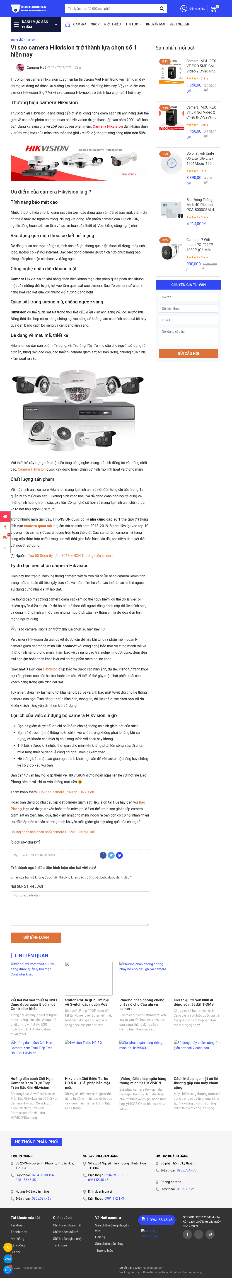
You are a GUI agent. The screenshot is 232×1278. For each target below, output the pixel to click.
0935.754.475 (186, 1170)
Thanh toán (19, 1232)
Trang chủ (17, 39)
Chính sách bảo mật (67, 1225)
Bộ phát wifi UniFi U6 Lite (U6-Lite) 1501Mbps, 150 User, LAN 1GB (200, 158)
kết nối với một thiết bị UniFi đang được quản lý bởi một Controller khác (34, 1004)
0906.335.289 (186, 1189)
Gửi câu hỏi (188, 353)
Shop (95, 24)
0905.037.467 (41, 1198)
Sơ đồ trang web (130, 1267)
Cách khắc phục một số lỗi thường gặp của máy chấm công (196, 1083)
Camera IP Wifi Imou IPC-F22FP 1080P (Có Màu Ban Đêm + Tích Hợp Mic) (199, 245)
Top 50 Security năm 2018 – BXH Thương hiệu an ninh (70, 555)
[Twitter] (111, 855)
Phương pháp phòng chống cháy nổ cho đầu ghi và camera (141, 1004)
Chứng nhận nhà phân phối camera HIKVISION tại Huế (53, 832)
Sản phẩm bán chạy (109, 1244)
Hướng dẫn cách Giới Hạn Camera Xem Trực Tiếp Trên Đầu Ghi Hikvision (32, 1083)
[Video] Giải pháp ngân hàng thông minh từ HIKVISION (142, 1081)
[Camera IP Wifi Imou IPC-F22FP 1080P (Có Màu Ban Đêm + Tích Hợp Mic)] (171, 249)
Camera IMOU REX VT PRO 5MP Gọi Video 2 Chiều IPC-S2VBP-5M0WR (201, 66)
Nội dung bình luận (27, 886)
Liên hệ (100, 1237)
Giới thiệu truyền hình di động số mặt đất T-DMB (194, 1002)
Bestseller (179, 24)
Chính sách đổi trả (65, 1232)
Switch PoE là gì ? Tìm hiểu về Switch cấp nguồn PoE (87, 1002)
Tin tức (132, 24)
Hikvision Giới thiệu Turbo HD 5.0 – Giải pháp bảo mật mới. (87, 1083)
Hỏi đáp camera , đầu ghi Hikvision (66, 792)
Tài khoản (17, 1225)
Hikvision (50, 669)
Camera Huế (36, 68)
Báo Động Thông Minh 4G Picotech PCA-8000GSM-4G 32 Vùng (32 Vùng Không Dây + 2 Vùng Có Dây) (201, 205)
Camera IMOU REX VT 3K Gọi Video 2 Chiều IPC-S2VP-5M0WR (201, 112)
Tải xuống (18, 1245)
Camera (79, 24)
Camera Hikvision (108, 126)
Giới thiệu (112, 24)
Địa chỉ (15, 1252)
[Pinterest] (119, 855)
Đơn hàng (17, 1239)
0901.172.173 (114, 1198)
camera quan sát (38, 526)
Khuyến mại (155, 24)
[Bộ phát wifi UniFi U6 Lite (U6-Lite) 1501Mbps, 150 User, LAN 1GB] (171, 163)
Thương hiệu (104, 1250)
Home (67, 24)
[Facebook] (103, 855)
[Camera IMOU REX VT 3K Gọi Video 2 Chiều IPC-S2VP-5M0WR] (171, 117)
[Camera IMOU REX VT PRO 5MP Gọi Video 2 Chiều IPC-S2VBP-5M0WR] (171, 71)
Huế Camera (29, 8)
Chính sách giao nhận (68, 1239)
